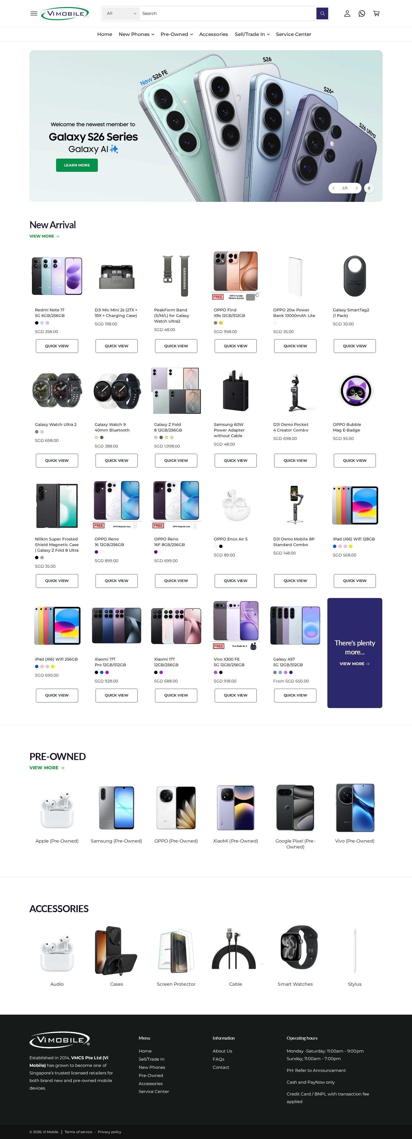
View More (41, 236)
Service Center (154, 1091)
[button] (34, 13)
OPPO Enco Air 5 (230, 539)
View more (44, 767)
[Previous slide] (334, 188)
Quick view (57, 346)
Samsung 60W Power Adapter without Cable (229, 430)
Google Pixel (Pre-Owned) (295, 844)
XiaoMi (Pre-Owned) (235, 841)
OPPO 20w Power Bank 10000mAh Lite (294, 312)
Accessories (151, 1083)
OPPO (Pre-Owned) (176, 841)
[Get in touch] (362, 13)
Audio (57, 984)
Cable (235, 984)
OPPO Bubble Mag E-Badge (347, 427)
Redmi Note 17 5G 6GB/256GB (50, 312)
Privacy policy (109, 1132)
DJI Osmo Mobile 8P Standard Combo (293, 542)
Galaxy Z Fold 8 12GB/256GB (168, 427)
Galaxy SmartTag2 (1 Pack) (351, 312)
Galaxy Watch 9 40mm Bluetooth (112, 427)
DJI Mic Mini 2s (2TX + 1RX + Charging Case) (116, 312)
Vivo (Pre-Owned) (354, 841)
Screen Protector (176, 984)
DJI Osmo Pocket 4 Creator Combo (290, 427)
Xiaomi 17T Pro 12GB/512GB (110, 662)
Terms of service (78, 1132)
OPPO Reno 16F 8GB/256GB (169, 542)
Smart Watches (295, 984)
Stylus (355, 984)
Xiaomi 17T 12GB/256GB (166, 662)
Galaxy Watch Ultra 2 (56, 424)
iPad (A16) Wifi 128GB (354, 539)
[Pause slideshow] (369, 188)
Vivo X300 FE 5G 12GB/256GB (229, 662)
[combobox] (235, 13)
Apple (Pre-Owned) (57, 841)
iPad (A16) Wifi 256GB (56, 659)
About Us (222, 1051)
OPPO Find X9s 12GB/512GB (229, 312)
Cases (116, 984)
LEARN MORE (335, 163)
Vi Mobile (50, 1132)
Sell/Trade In (250, 34)
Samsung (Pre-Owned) (116, 841)
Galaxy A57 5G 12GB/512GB (288, 662)
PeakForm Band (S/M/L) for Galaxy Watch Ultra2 (171, 315)
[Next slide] (356, 188)
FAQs (218, 1059)
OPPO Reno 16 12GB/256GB (109, 542)
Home (145, 1051)
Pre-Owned (174, 34)
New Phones (134, 34)
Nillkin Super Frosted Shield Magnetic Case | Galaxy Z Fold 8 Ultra (57, 545)
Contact (221, 1067)
